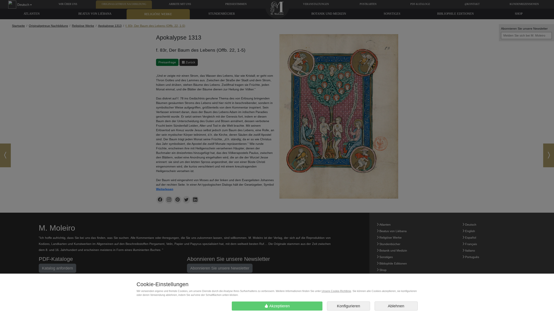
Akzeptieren (279, 306)
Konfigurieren (348, 306)
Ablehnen (396, 306)
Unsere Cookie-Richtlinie (336, 291)
